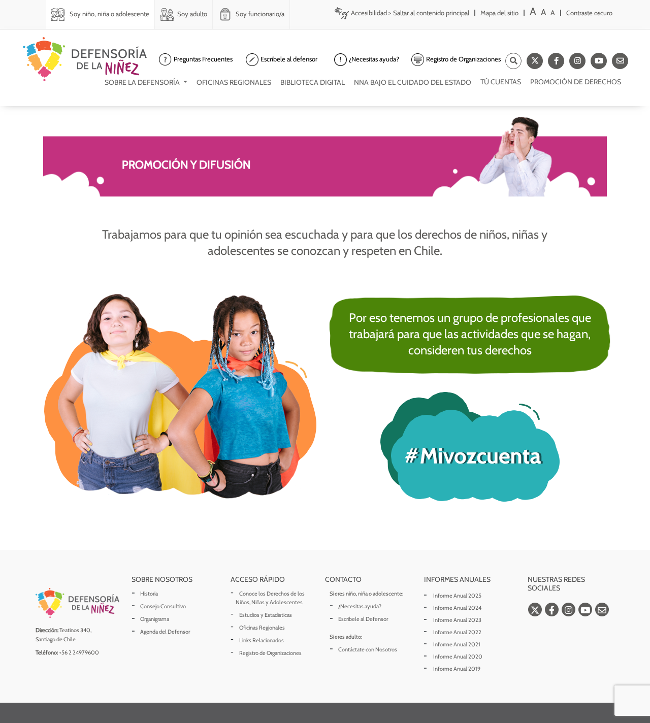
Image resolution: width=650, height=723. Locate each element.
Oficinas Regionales (262, 627)
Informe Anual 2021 (456, 644)
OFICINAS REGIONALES (234, 82)
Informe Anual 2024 (457, 607)
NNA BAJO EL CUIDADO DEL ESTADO (412, 82)
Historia (149, 593)
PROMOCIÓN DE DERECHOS (575, 81)
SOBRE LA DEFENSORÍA (143, 82)
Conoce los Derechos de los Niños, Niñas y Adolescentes (270, 598)
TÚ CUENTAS (500, 81)
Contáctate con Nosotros (367, 649)
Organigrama (154, 618)
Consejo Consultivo (163, 606)
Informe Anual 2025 (457, 595)
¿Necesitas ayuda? (359, 606)
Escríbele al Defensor (363, 618)
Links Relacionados (261, 640)
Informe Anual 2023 (457, 619)
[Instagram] (577, 61)
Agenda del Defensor (165, 631)
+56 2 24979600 (79, 652)
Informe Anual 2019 (456, 668)
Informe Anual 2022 (457, 632)
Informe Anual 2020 (457, 656)
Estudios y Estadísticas (265, 614)
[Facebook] (556, 61)
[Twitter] (535, 61)
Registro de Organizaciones (270, 652)
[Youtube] (599, 61)
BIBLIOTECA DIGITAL (312, 82)
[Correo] (620, 61)
